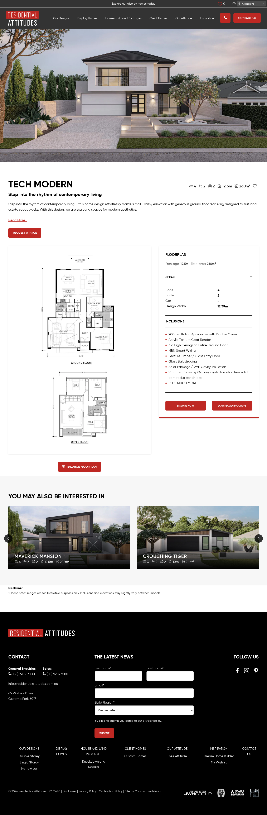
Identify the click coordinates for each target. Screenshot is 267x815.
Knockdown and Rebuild (93, 764)
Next (258, 538)
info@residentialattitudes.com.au (33, 684)
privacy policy (152, 721)
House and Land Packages (123, 18)
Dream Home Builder (219, 756)
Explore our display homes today (133, 3)
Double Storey (29, 756)
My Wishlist (219, 762)
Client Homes (158, 18)
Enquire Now (185, 405)
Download (232, 405)
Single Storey (29, 762)
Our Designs (61, 18)
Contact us (247, 18)
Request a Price (25, 233)
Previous (8, 538)
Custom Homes (135, 756)
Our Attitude (183, 18)
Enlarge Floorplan (82, 467)
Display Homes (87, 18)
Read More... (17, 220)
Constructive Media (148, 791)
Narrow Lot (29, 769)
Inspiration (207, 18)
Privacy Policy (88, 791)
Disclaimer (69, 791)
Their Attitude (177, 756)
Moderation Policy (110, 791)
